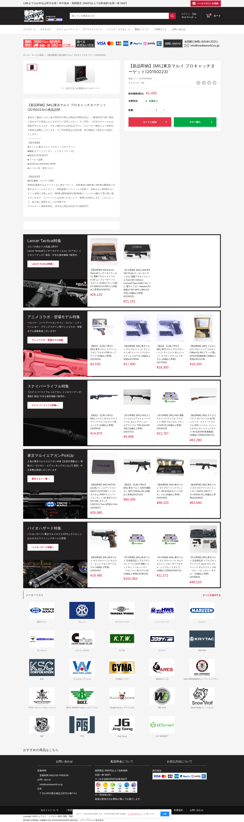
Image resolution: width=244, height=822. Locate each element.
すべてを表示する (212, 595)
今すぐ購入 (195, 122)
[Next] (220, 343)
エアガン (27, 29)
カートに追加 (150, 122)
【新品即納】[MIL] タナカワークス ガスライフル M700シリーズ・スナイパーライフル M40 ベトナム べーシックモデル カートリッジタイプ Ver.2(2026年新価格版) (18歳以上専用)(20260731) (203, 425)
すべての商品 (38, 55)
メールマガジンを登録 (207, 3)
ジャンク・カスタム (116, 29)
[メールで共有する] (214, 82)
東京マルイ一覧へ (41, 479)
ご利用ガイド (160, 29)
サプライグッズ (90, 29)
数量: (131, 110)
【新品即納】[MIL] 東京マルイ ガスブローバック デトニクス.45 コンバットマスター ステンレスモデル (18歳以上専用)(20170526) (136, 352)
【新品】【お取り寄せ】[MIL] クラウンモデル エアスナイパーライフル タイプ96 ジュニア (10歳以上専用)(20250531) (103, 422)
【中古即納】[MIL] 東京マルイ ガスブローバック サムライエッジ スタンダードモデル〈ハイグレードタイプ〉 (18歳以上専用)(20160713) (170, 564)
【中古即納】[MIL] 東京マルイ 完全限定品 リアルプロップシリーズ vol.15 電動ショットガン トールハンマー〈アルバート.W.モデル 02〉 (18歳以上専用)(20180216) (136, 565)
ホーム (26, 55)
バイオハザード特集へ (43, 547)
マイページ (187, 17)
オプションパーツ (65, 29)
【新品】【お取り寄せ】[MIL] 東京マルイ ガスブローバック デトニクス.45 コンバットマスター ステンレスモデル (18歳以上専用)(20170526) (170, 354)
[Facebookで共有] (198, 82)
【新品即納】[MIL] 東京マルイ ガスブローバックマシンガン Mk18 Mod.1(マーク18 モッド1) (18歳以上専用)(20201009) (170, 491)
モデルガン (46, 29)
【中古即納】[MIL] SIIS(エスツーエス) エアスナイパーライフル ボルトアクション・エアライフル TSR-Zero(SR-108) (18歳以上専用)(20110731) (136, 423)
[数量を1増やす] (164, 110)
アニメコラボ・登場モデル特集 (47, 340)
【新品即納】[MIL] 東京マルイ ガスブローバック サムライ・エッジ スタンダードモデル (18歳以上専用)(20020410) (103, 564)
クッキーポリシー (135, 814)
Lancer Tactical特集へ (43, 264)
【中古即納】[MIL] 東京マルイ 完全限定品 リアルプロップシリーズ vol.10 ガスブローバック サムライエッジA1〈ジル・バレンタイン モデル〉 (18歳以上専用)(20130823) (203, 567)
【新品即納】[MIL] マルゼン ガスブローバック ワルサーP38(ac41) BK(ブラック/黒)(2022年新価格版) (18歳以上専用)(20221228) (203, 352)
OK (164, 814)
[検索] (172, 16)
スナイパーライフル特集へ (45, 405)
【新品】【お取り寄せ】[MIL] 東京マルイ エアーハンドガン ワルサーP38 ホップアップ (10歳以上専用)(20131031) (103, 352)
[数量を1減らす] (149, 110)
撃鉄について (141, 29)
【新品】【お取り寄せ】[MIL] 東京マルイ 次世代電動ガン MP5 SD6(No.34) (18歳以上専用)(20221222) (136, 489)
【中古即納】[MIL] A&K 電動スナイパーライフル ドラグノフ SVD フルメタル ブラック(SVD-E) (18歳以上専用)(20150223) (170, 422)
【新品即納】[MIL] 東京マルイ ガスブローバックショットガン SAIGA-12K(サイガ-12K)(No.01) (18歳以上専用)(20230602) (203, 491)
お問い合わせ (178, 29)
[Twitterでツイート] (209, 82)
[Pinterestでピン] (204, 82)
